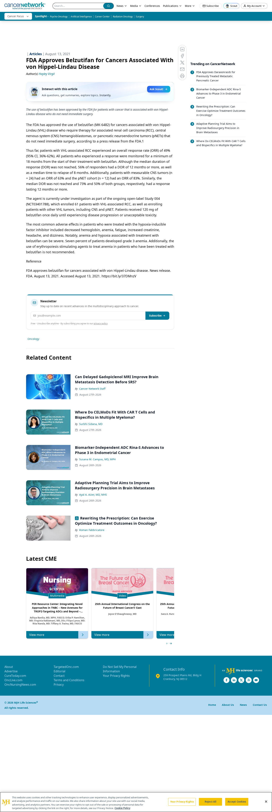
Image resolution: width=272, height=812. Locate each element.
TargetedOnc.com (66, 667)
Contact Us (260, 705)
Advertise (11, 671)
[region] (136, 802)
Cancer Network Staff (92, 388)
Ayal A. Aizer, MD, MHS (93, 494)
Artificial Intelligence (81, 16)
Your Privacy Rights (116, 676)
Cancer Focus (15, 16)
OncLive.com (13, 680)
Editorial (59, 671)
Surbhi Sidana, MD (91, 424)
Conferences (152, 6)
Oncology (33, 339)
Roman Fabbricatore (91, 530)
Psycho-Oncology (59, 16)
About (8, 667)
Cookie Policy (122, 808)
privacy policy (101, 323)
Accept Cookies (237, 801)
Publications (170, 6)
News (120, 6)
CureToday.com (15, 676)
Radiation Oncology (123, 16)
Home (212, 705)
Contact (59, 676)
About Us (228, 705)
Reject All (210, 801)
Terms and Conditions (69, 680)
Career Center (102, 16)
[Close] (266, 801)
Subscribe (155, 315)
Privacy (59, 684)
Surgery (140, 16)
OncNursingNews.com (20, 684)
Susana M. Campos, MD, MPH (97, 459)
